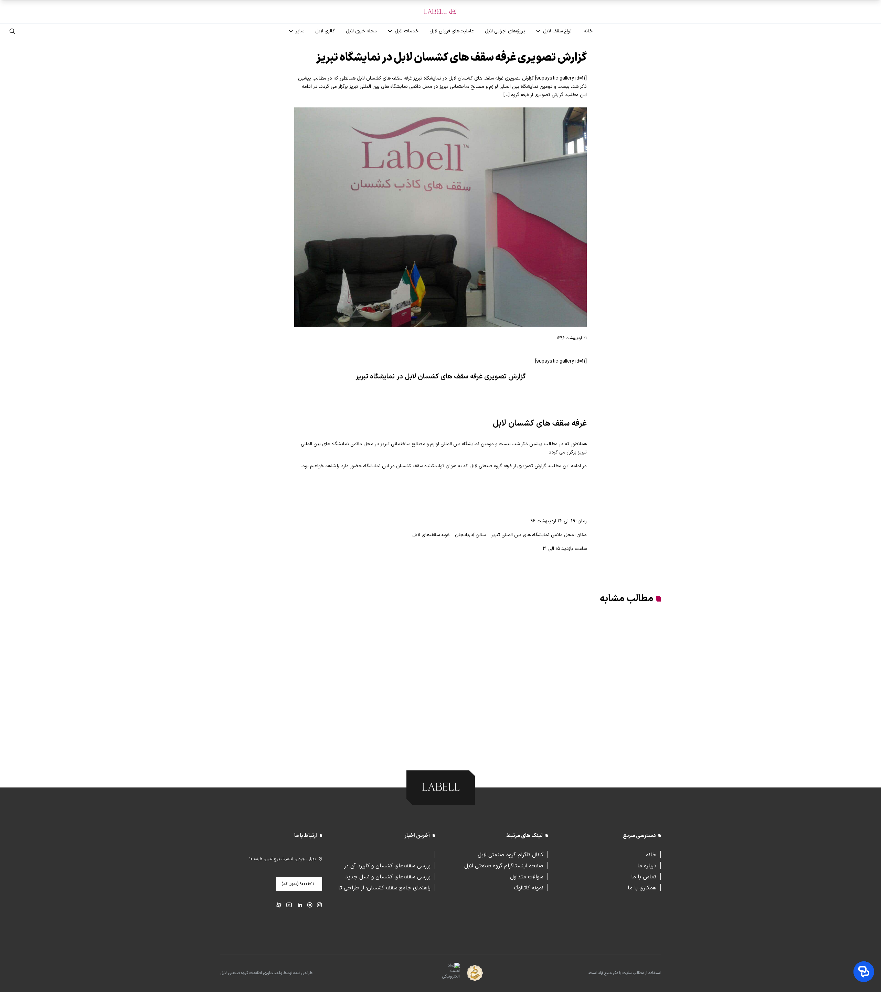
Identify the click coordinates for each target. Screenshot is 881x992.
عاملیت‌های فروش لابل (451, 31)
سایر (300, 31)
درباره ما (646, 865)
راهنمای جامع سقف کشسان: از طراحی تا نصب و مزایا (384, 887)
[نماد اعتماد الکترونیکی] (438, 973)
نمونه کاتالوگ (528, 887)
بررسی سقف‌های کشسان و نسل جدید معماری (388, 876)
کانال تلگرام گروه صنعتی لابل (510, 854)
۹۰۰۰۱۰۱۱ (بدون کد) (298, 884)
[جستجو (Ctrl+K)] (12, 31)
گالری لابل (325, 31)
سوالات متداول (526, 876)
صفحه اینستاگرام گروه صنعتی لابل (503, 865)
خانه (588, 31)
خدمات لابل (406, 31)
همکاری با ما (642, 887)
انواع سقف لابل (558, 31)
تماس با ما (643, 876)
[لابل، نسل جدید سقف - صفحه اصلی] (440, 11)
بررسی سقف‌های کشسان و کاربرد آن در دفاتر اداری (387, 865)
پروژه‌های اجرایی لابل (505, 31)
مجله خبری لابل (361, 31)
